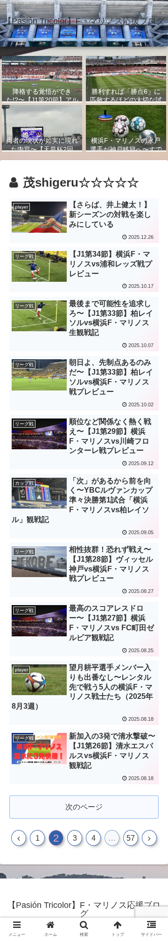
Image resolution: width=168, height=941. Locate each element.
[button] (150, 810)
